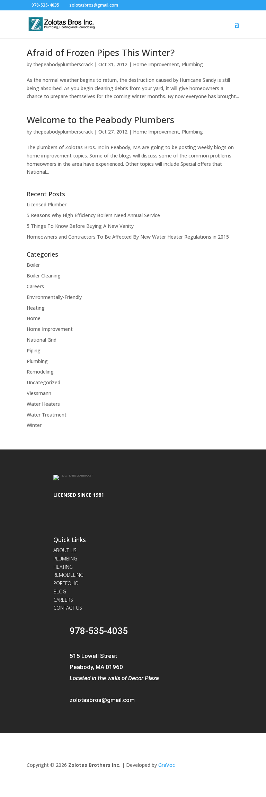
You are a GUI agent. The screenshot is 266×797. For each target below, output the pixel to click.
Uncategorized (43, 382)
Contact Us (67, 608)
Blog (59, 591)
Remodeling (40, 371)
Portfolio (66, 583)
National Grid (41, 339)
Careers (35, 286)
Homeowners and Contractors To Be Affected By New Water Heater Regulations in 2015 (128, 236)
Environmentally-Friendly (54, 297)
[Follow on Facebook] (60, 516)
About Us (65, 550)
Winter (34, 425)
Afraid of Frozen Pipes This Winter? (101, 52)
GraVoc (166, 765)
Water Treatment (46, 414)
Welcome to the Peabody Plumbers (100, 119)
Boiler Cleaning (44, 275)
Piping (34, 350)
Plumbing (192, 64)
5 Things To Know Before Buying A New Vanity (80, 226)
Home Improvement (156, 64)
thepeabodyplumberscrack (63, 64)
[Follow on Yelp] (77, 516)
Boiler (33, 265)
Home (34, 318)
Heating (36, 308)
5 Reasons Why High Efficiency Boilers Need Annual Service (93, 215)
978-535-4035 (45, 5)
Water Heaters (43, 404)
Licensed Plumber (46, 204)
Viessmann (39, 393)
